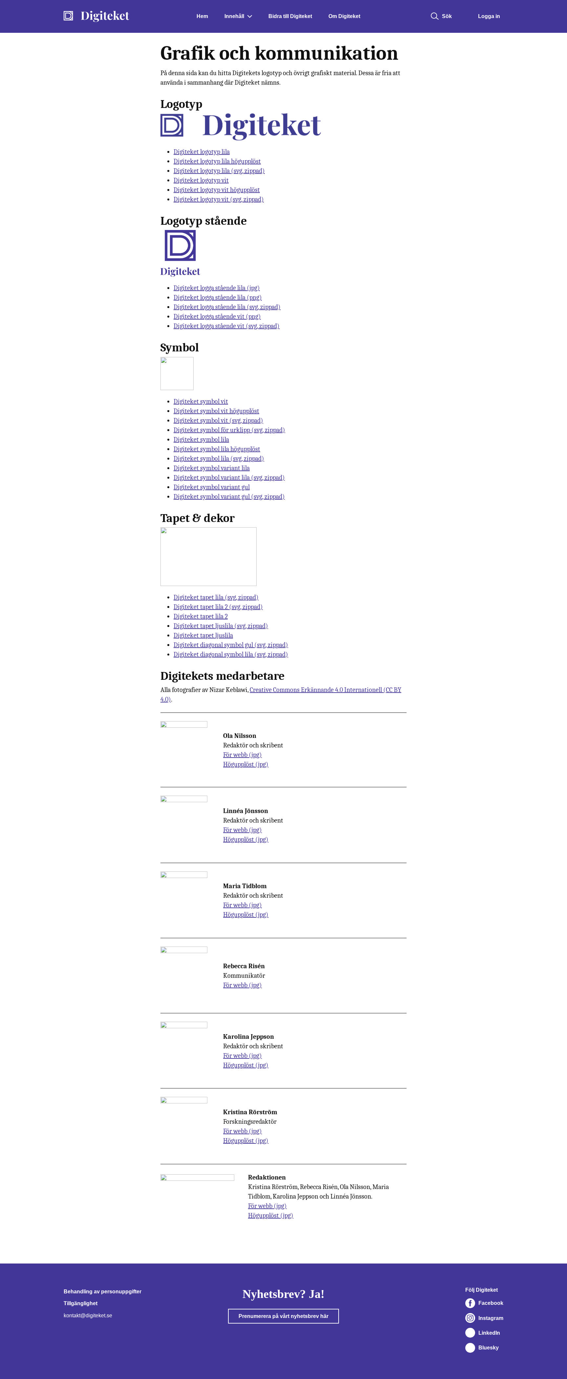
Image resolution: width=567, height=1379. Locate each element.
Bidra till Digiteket (290, 16)
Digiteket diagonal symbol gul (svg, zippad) (231, 645)
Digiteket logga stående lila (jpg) (217, 288)
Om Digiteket (344, 16)
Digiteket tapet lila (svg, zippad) (216, 597)
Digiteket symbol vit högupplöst (216, 411)
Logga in (489, 16)
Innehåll (234, 16)
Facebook (490, 1303)
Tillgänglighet (80, 1303)
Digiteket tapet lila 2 (201, 616)
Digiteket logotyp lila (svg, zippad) (219, 171)
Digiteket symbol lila (201, 439)
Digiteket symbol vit (201, 401)
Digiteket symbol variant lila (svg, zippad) (229, 477)
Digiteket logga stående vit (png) (217, 316)
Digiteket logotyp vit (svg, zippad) (219, 199)
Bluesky (488, 1347)
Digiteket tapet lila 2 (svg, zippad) (218, 607)
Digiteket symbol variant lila (212, 468)
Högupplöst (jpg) (245, 764)
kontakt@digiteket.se (88, 1315)
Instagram (490, 1318)
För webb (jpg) (242, 755)
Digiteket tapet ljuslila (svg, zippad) (221, 626)
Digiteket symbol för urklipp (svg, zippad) (229, 430)
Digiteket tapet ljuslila (203, 635)
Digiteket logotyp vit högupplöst (217, 190)
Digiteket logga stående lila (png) (218, 297)
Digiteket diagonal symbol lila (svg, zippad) (231, 654)
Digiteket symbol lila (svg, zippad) (219, 458)
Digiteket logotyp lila (202, 152)
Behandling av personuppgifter (102, 1291)
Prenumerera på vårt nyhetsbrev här (283, 1316)
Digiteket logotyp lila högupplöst (217, 161)
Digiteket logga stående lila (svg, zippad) (227, 307)
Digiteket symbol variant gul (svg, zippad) (229, 496)
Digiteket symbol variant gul (212, 487)
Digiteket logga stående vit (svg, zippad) (227, 326)
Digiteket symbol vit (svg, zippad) (218, 420)
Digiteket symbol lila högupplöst (217, 449)
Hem (202, 16)
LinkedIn (489, 1333)
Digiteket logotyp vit (201, 180)
